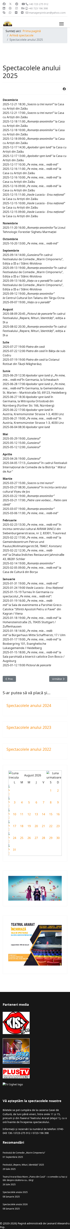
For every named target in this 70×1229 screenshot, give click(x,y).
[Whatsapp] (10, 13)
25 (21, 838)
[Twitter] (10, 4)
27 (36, 838)
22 (50, 826)
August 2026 (32, 775)
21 (43, 826)
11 (21, 814)
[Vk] (22, 13)
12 (29, 814)
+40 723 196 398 (38, 8)
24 (14, 838)
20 (36, 826)
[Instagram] (16, 8)
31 (14, 850)
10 (14, 814)
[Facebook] (4, 4)
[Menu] (61, 23)
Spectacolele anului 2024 (28, 705)
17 (14, 826)
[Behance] (23, 8)
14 (43, 814)
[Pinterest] (16, 4)
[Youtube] (23, 4)
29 (50, 838)
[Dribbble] (10, 8)
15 (50, 814)
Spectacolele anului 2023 (28, 727)
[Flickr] (16, 13)
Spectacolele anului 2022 (28, 749)
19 (29, 826)
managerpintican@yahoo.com (47, 12)
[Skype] (4, 13)
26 (29, 838)
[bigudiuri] (35, 888)
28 (43, 838)
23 (58, 826)
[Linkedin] (4, 8)
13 (36, 814)
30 (58, 838)
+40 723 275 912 (38, 4)
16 (58, 814)
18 (21, 826)
